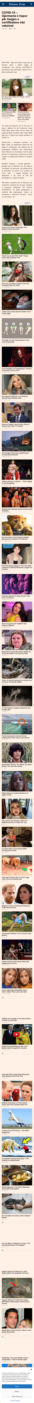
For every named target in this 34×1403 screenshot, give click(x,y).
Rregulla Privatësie (15, 1400)
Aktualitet (10, 8)
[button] (31, 1369)
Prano (17, 1386)
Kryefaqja (4, 8)
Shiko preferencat (17, 1396)
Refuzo (17, 1391)
